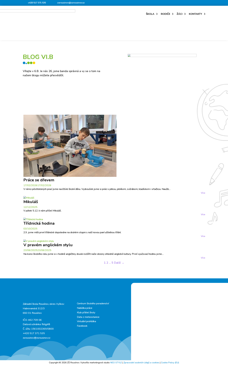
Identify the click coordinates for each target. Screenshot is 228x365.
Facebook (82, 326)
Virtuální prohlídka (86, 321)
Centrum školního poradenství (93, 303)
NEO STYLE (116, 362)
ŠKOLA (150, 14)
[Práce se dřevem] (69, 176)
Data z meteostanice (88, 317)
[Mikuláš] (28, 198)
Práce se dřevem (38, 180)
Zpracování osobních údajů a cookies (142, 362)
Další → (119, 263)
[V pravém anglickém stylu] (38, 241)
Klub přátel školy (86, 312)
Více (203, 192)
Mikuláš (30, 201)
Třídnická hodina (39, 223)
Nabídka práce (84, 308)
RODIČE (165, 14)
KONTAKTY (195, 14)
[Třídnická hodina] (33, 219)
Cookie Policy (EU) (170, 362)
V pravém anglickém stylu (48, 245)
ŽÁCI (179, 14)
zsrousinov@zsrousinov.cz (71, 2)
